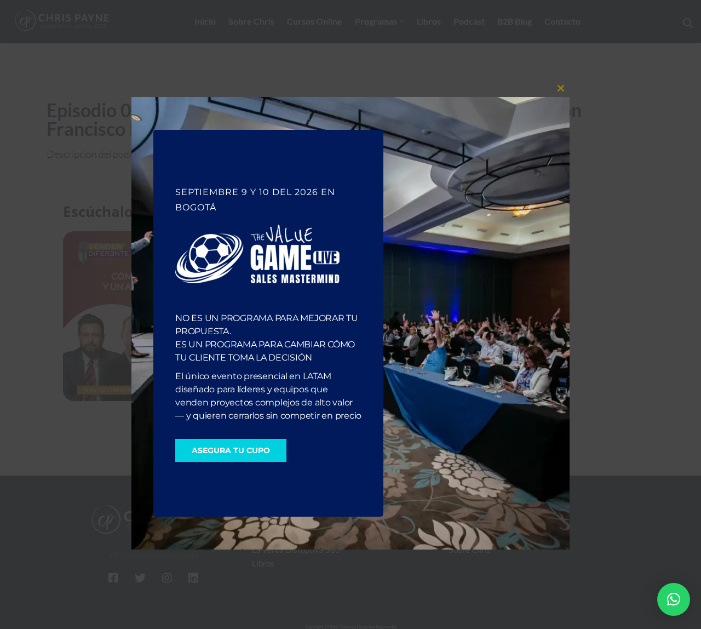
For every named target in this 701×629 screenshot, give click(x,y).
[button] (673, 599)
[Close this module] (561, 88)
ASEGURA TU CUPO (231, 450)
